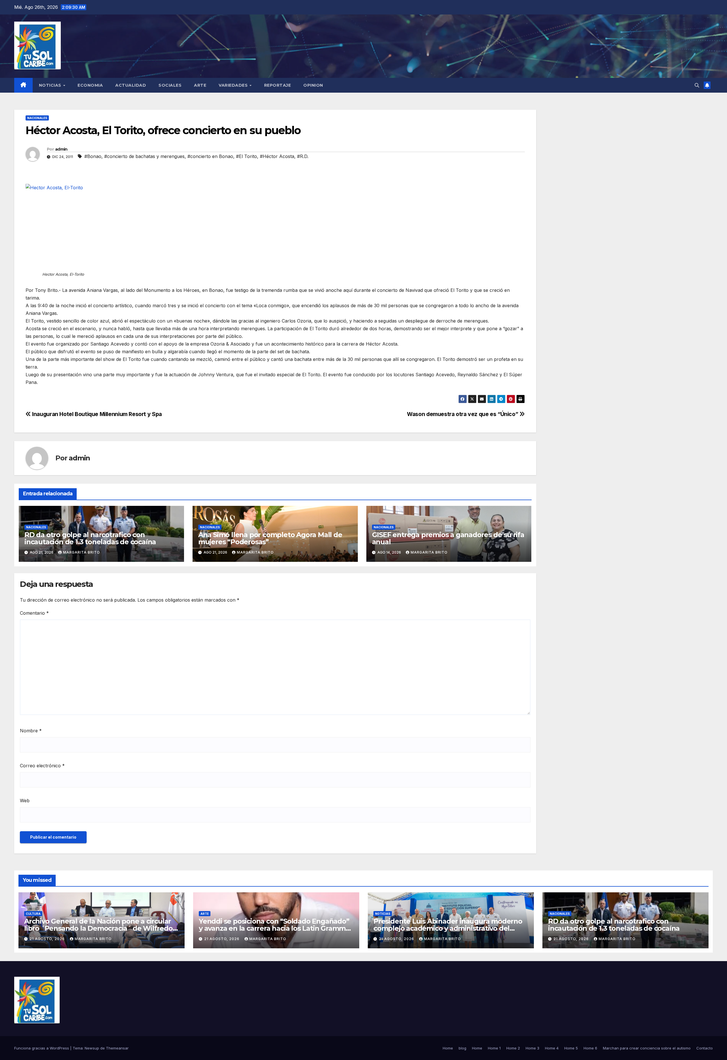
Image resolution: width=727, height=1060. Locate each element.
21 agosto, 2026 (48, 939)
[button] (697, 85)
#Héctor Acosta (277, 156)
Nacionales (37, 118)
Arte (200, 85)
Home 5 (571, 1048)
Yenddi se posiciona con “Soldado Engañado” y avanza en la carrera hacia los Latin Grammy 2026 (274, 928)
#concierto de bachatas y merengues (144, 156)
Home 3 (532, 1048)
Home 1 (494, 1048)
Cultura (33, 913)
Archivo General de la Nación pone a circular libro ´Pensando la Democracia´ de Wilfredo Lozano (98, 928)
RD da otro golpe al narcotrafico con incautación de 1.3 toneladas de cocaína (90, 538)
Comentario (34, 613)
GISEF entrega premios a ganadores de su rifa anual (448, 538)
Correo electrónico (42, 765)
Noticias (51, 85)
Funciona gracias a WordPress (42, 1048)
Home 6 (590, 1048)
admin (61, 149)
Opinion (313, 85)
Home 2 (513, 1048)
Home (448, 1048)
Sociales (169, 85)
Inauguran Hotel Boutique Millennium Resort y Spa (96, 414)
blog (462, 1048)
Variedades (234, 85)
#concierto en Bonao (210, 156)
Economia (90, 85)
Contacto (704, 1048)
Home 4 (552, 1048)
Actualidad (130, 85)
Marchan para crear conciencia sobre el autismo (647, 1048)
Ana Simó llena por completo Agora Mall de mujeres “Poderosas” (270, 538)
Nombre (31, 730)
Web (25, 800)
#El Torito (246, 156)
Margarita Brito (81, 552)
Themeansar (117, 1048)
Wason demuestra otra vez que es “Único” (463, 414)
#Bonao (92, 156)
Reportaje (277, 85)
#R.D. (302, 156)
